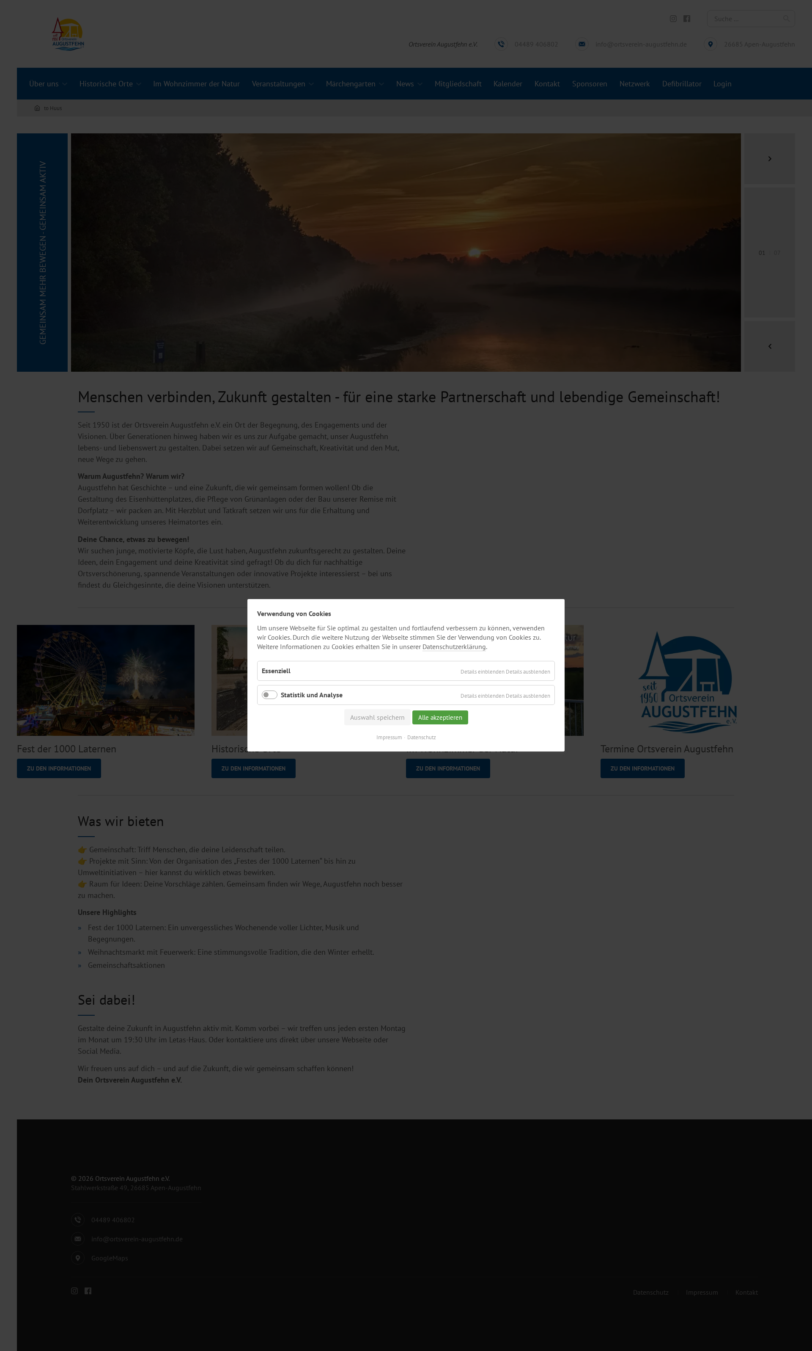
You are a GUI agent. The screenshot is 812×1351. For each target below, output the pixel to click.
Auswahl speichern (377, 717)
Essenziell (276, 670)
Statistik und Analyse (312, 695)
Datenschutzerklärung (454, 646)
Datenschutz (421, 737)
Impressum (389, 737)
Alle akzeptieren (440, 717)
